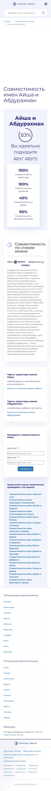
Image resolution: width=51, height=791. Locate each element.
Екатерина (9, 701)
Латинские (21, 769)
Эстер (20, 735)
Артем (7, 618)
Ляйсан (38, 732)
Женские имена (32, 751)
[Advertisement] (25, 54)
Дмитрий (8, 629)
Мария (7, 673)
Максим (7, 624)
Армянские (20, 772)
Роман (12, 735)
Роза (6, 735)
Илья (6, 646)
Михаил (7, 602)
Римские (33, 769)
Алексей (8, 652)
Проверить (25, 469)
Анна (6, 667)
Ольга (6, 706)
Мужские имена (12, 751)
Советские (32, 772)
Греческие (8, 765)
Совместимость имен (15, 761)
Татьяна (7, 712)
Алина (7, 690)
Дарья (7, 684)
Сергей (7, 613)
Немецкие (8, 772)
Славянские (20, 765)
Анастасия (9, 678)
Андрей (7, 635)
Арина (7, 717)
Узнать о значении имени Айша (24, 388)
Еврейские (33, 765)
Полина (7, 695)
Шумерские (9, 769)
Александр (9, 607)
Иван (6, 641)
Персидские (9, 775)
